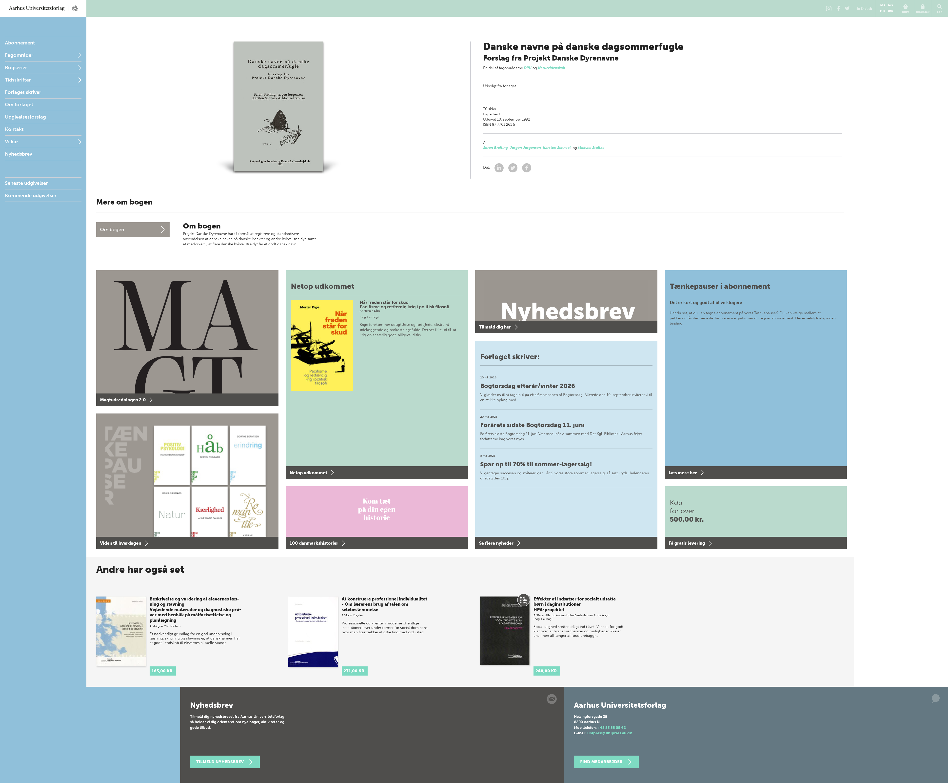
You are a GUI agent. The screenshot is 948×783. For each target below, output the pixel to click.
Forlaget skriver (23, 92)
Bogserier (16, 67)
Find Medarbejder (601, 761)
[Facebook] (839, 8)
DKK (890, 5)
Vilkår (11, 141)
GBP (882, 5)
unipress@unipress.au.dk (609, 733)
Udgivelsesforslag (25, 117)
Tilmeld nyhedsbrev (220, 761)
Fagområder (19, 55)
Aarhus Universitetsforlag (43, 8)
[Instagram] (829, 8)
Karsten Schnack (557, 147)
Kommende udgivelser (31, 195)
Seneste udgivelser (26, 183)
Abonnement (20, 43)
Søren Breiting (495, 147)
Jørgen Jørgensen (525, 147)
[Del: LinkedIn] (499, 167)
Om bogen (112, 229)
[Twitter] (847, 8)
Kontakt (14, 129)
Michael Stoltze (591, 147)
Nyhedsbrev (18, 154)
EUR (882, 11)
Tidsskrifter (18, 80)
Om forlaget (19, 104)
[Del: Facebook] (526, 167)
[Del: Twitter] (513, 167)
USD (890, 11)
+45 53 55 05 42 (612, 727)
